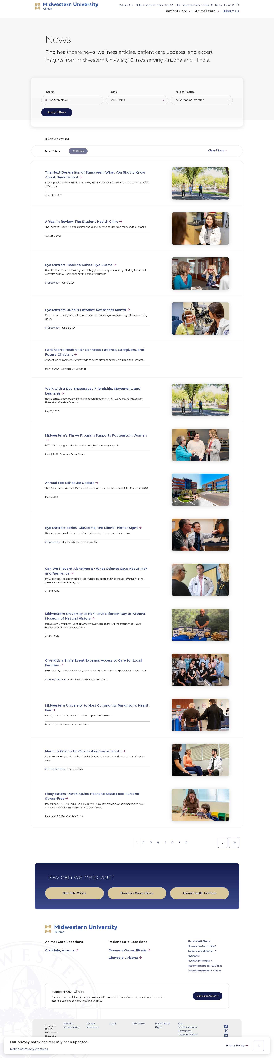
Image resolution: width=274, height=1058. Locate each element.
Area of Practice (185, 92)
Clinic (114, 92)
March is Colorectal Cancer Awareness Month (83, 751)
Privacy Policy (235, 1045)
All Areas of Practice (190, 100)
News (218, 5)
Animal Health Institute (199, 893)
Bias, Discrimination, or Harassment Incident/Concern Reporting (187, 1031)
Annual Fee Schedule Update (70, 483)
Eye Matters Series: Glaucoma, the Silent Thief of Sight (91, 528)
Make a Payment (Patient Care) (153, 5)
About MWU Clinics (199, 941)
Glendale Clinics (74, 893)
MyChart (123, 5)
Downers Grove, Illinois (127, 950)
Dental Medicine (56, 679)
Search (50, 92)
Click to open (178, 14)
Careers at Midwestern (201, 951)
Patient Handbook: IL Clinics (204, 970)
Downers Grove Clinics (137, 893)
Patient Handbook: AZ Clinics (205, 965)
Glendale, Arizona (60, 950)
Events (228, 5)
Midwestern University (201, 946)
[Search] (238, 4)
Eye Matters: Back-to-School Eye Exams (78, 265)
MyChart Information (200, 960)
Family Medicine (56, 769)
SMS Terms (138, 1023)
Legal (113, 1023)
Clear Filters (216, 150)
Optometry (53, 282)
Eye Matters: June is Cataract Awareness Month (85, 310)
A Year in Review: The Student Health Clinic (81, 221)
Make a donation (206, 995)
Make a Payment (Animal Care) (193, 5)
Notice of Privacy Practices (29, 1049)
